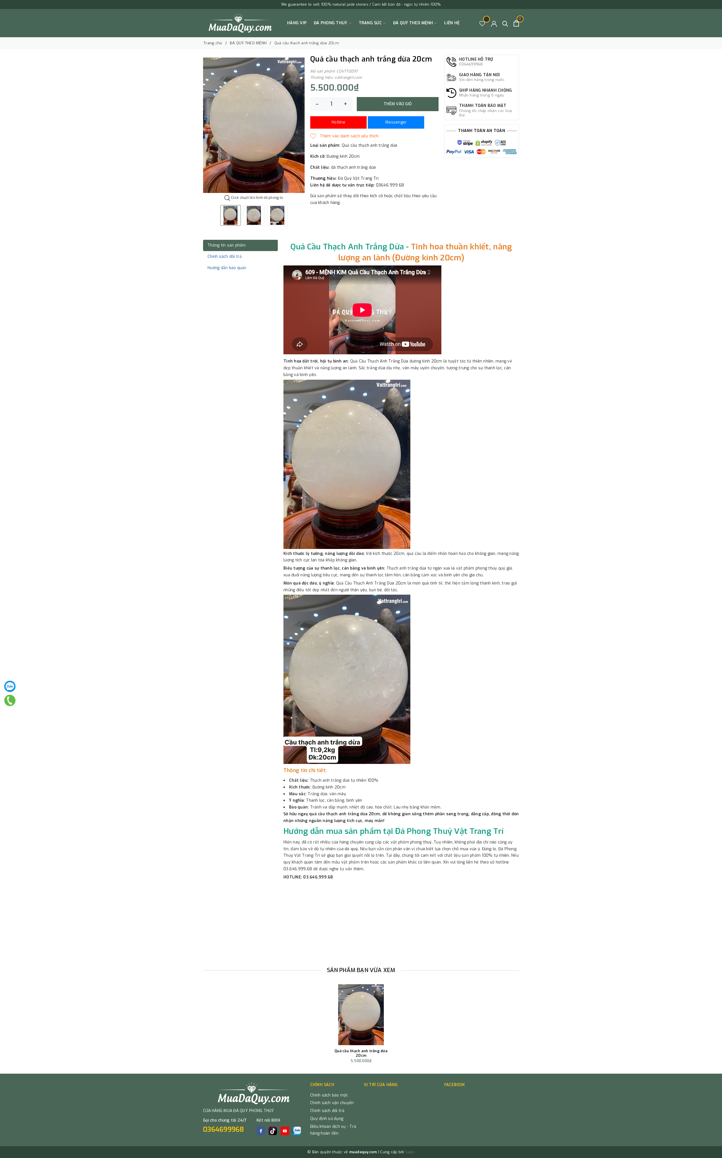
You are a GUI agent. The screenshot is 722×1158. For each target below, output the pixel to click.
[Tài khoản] (494, 23)
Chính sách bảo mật (329, 1095)
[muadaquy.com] (240, 23)
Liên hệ (451, 23)
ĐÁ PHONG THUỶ (331, 23)
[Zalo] (10, 686)
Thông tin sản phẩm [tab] (227, 245)
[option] (254, 125)
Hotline (338, 122)
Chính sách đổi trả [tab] (225, 256)
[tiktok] (272, 1131)
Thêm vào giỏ (398, 104)
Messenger (396, 122)
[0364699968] (10, 700)
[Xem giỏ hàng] (516, 23)
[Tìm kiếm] (505, 23)
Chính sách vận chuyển (332, 1103)
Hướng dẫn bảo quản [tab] (227, 268)
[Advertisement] (361, 921)
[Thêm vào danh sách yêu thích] (344, 136)
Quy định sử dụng (326, 1118)
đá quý (351, 849)
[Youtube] (285, 1131)
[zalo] (296, 1131)
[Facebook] (261, 1131)
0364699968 (223, 1129)
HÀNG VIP (297, 23)
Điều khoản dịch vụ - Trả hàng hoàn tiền (333, 1130)
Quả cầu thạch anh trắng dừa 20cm (361, 1053)
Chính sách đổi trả (327, 1110)
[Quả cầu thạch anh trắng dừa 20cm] (361, 1014)
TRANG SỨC (371, 23)
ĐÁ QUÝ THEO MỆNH (413, 23)
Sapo (410, 1152)
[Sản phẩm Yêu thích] (482, 23)
